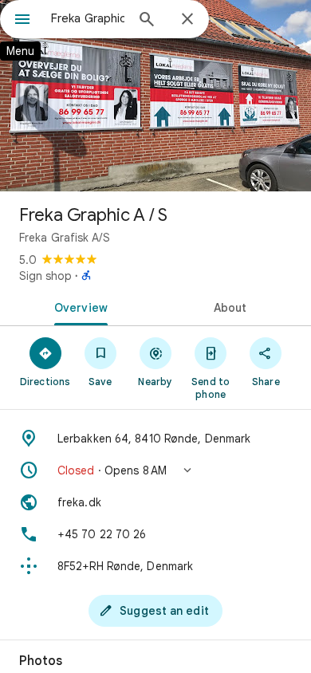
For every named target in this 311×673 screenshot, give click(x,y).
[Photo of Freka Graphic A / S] (155, 95)
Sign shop (45, 276)
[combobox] (87, 18)
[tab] (77, 306)
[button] (155, 470)
